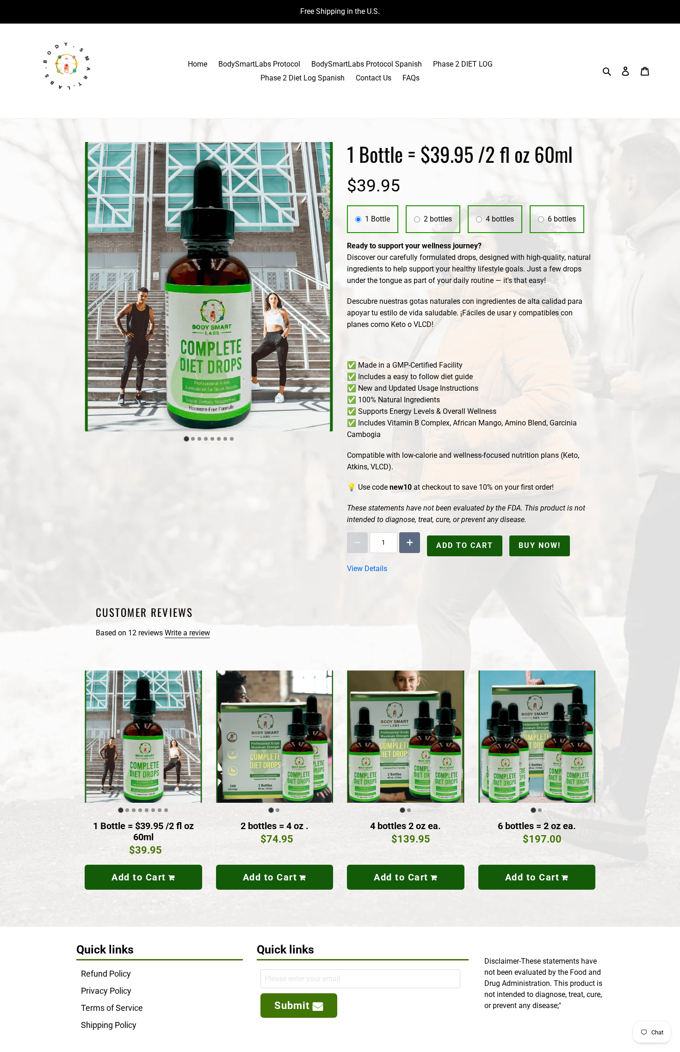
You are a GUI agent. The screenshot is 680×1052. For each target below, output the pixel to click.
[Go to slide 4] (206, 439)
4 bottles (500, 219)
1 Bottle (377, 219)
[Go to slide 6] (219, 439)
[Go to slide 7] (225, 439)
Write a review (187, 632)
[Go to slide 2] (193, 439)
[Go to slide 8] (232, 439)
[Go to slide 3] (199, 439)
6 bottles (562, 219)
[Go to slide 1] (186, 438)
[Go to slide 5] (212, 439)
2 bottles (438, 219)
